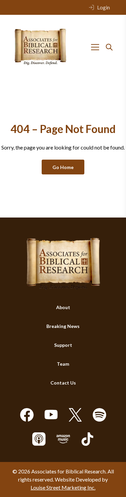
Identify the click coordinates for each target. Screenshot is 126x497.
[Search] (109, 47)
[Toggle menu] (95, 47)
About (63, 307)
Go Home (63, 167)
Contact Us (63, 383)
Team (63, 364)
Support (63, 345)
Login (103, 7)
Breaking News (63, 326)
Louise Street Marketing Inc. (63, 487)
